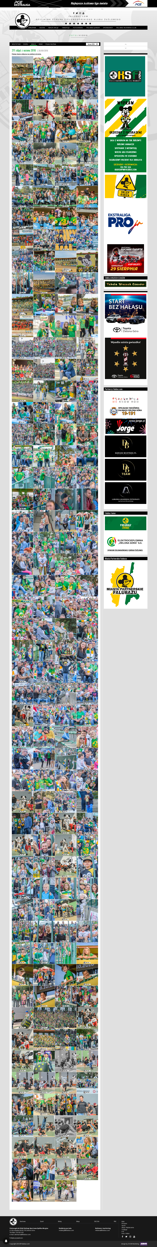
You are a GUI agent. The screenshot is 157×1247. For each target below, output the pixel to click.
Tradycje (66, 28)
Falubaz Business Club (126, 28)
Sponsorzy (108, 28)
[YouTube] (83, 13)
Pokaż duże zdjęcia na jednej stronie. (26, 54)
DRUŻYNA (32, 28)
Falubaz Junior (93, 28)
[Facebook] (74, 13)
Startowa (23, 1221)
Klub (23, 28)
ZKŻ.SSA (90, 9)
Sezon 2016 (91, 44)
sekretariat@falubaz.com (22, 1235)
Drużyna (124, 1223)
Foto (73, 35)
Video (83, 35)
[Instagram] (80, 13)
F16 (123, 1232)
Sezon (42, 28)
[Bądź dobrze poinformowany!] (6, 1241)
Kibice (33, 44)
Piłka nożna (50, 44)
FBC (102, 9)
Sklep (78, 9)
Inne (41, 44)
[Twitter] (77, 13)
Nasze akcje (53, 28)
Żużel (55, 9)
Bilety (66, 9)
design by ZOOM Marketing (130, 1244)
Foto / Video (126, 1233)
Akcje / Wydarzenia (128, 1227)
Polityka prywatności (16, 1238)
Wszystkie (16, 44)
